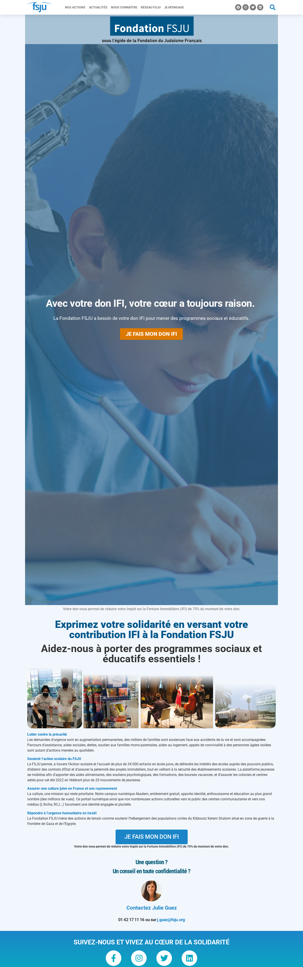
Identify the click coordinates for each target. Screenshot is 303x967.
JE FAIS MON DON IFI (151, 334)
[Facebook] (238, 7)
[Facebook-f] (113, 958)
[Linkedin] (260, 7)
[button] (272, 7)
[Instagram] (245, 7)
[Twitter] (253, 7)
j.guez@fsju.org (171, 919)
